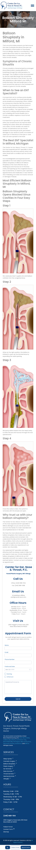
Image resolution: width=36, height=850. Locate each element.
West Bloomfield (24, 738)
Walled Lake (7, 740)
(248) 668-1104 (21, 583)
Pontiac (12, 743)
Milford (27, 743)
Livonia (25, 741)
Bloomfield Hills (8, 741)
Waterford (18, 743)
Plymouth (6, 743)
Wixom (13, 740)
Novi (29, 741)
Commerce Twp (21, 740)
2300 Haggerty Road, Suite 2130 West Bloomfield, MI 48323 (15, 821)
